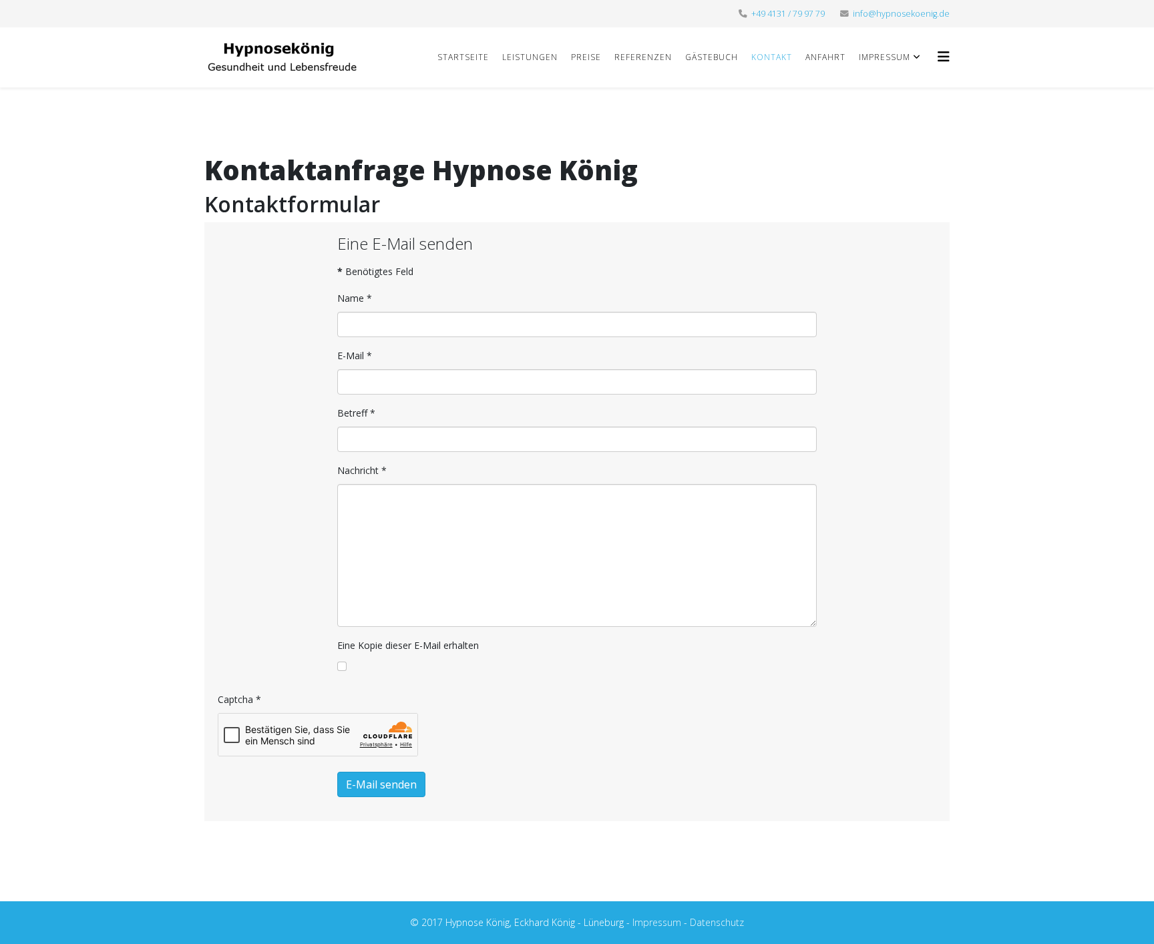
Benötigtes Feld (375, 271)
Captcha (239, 699)
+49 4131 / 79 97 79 (788, 13)
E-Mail (354, 355)
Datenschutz (717, 922)
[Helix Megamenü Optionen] (944, 56)
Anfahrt (825, 57)
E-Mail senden (381, 784)
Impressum (884, 57)
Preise (586, 57)
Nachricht (362, 470)
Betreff (356, 413)
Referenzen (643, 57)
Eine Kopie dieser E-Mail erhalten (408, 645)
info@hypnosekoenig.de (901, 13)
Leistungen (530, 57)
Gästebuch (711, 57)
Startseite (463, 57)
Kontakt (771, 57)
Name (354, 298)
